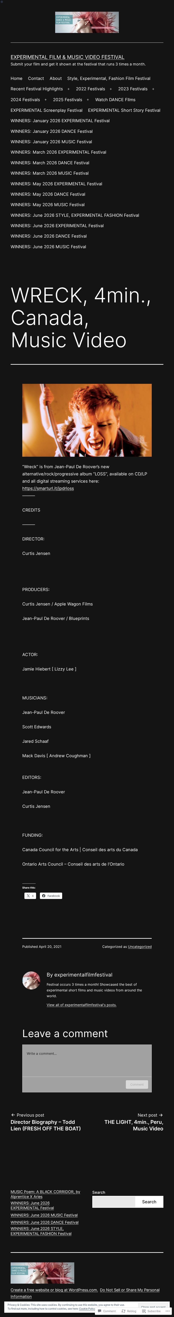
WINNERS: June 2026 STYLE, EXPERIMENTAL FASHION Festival (75, 215)
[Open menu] (68, 89)
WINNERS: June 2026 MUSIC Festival (48, 246)
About (56, 78)
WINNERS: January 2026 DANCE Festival (52, 131)
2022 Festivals (90, 88)
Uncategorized (140, 946)
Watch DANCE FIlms (115, 99)
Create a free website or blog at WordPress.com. (54, 1290)
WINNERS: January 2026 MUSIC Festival (51, 141)
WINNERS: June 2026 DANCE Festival (49, 236)
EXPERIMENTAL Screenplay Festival (47, 110)
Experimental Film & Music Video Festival (68, 57)
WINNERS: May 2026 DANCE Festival (48, 194)
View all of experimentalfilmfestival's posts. (81, 1005)
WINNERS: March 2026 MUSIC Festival (50, 173)
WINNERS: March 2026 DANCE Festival (50, 162)
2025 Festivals (67, 99)
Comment (137, 1084)
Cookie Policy (87, 1308)
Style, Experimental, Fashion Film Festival (108, 78)
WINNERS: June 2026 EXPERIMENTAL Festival (57, 225)
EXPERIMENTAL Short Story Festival (124, 110)
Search (98, 1192)
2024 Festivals (25, 99)
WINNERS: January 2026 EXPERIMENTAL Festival (60, 120)
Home (16, 78)
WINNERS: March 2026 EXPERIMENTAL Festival (58, 152)
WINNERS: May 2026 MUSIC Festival (48, 204)
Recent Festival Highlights (37, 88)
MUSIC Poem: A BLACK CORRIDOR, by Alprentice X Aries (45, 1194)
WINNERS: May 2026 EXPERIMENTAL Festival (56, 183)
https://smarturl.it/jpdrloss (48, 488)
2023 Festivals (132, 88)
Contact (36, 78)
